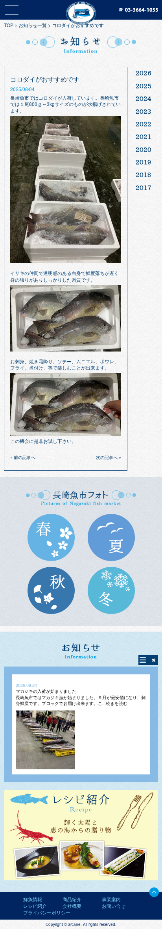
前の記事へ (24, 457)
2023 (143, 111)
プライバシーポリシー (46, 912)
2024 (143, 98)
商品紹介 (72, 899)
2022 (143, 124)
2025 (143, 85)
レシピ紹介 (35, 905)
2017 (143, 187)
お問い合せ (113, 905)
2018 (143, 174)
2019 (143, 162)
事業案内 (111, 899)
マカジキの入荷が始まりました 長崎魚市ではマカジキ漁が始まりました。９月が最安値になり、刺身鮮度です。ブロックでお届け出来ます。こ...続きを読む (80, 697)
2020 (143, 149)
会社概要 (72, 905)
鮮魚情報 (32, 899)
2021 (143, 136)
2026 (143, 73)
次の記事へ (107, 457)
